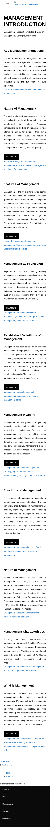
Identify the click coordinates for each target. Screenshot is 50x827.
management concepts (27, 746)
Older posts (5, 761)
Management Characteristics (24, 631)
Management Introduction (24, 90)
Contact (9, 777)
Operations (6, 818)
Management (7, 804)
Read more (11, 157)
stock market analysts (27, 320)
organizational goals (13, 475)
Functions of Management (22, 490)
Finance (5, 789)
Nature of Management (20, 108)
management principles (35, 245)
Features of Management (21, 184)
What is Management (19, 685)
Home (9, 773)
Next (8, 765)
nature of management (35, 165)
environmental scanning (14, 742)
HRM (4, 797)
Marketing (6, 811)
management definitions (27, 396)
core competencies (35, 738)
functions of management (15, 551)
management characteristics (25, 670)
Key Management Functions (24, 50)
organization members (22, 471)
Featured (8, 90)
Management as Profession (23, 263)
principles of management (15, 169)
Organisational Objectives (15, 249)
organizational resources (34, 475)
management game (12, 400)
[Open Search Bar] (46, 3)
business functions (35, 547)
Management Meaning (14, 245)
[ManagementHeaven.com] (26, 3)
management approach (14, 165)
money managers (24, 316)
